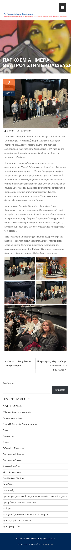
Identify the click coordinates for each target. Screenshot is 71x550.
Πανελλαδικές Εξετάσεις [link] (13, 478)
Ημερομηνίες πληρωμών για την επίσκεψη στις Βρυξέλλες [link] (52, 365)
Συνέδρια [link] (7, 508)
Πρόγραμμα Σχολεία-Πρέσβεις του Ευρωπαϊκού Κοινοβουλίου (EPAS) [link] (35, 496)
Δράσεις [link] (6, 442)
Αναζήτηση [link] (60, 389)
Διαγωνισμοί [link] (8, 436)
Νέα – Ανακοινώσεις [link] (12, 472)
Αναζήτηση (8, 383)
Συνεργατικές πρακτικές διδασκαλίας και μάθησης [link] (25, 514)
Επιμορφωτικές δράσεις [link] (13, 454)
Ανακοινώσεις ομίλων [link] (12, 418)
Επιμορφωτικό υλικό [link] (12, 460)
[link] (62, 7)
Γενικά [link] (5, 430)
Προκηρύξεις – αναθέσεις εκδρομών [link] (19, 502)
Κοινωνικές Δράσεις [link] (12, 466)
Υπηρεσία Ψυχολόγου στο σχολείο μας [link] (17, 363)
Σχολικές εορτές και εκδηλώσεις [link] (17, 520)
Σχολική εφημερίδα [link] (11, 526)
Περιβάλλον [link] (8, 484)
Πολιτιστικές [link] (25, 130)
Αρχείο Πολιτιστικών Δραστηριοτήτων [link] (20, 424)
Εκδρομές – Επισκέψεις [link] (13, 448)
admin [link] (10, 130)
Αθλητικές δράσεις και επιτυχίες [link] (17, 412)
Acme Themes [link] (45, 544)
